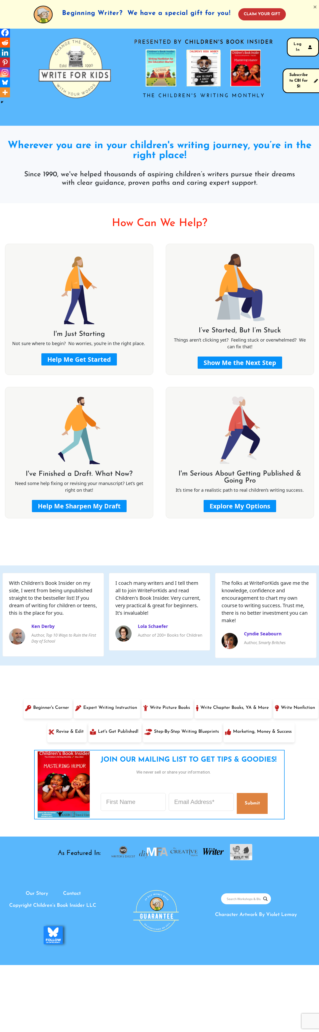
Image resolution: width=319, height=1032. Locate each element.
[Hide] (2, 102)
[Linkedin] (5, 53)
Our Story (37, 893)
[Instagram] (5, 72)
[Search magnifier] (265, 898)
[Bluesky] (5, 82)
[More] (5, 92)
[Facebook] (5, 33)
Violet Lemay (281, 914)
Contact (72, 893)
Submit (252, 803)
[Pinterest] (5, 62)
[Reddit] (5, 43)
